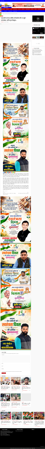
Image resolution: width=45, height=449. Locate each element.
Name (2, 363)
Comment (3, 354)
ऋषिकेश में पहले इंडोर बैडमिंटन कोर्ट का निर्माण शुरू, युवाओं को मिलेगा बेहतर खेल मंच (6, 416)
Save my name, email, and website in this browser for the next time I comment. (12, 371)
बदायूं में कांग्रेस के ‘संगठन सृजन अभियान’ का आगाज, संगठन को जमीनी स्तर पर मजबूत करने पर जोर (16, 381)
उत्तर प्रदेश (26, 386)
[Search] (43, 9)
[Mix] (12, 172)
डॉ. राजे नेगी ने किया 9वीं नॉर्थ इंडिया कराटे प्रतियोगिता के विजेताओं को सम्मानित (17, 416)
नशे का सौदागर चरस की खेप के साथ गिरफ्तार (23, 193)
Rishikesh (2, 420)
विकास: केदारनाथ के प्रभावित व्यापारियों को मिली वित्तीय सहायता (26, 397)
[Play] (33, 21)
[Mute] (41, 21)
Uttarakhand (23, 386)
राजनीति (8, 420)
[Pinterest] (9, 172)
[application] (38, 19)
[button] (38, 18)
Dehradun (25, 420)
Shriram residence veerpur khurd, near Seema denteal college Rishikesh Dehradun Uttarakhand (37, 51)
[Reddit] (6, 172)
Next (38, 43)
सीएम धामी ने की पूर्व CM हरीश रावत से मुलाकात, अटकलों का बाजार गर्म (9, 193)
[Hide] (0, 17)
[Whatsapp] (13, 172)
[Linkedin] (7, 172)
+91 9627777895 (4, 433)
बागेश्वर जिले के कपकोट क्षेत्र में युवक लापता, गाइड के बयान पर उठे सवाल (26, 381)
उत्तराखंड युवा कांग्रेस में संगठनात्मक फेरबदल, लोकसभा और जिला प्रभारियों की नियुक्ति (28, 416)
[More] (14, 172)
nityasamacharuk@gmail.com (24, 390)
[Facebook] (3, 172)
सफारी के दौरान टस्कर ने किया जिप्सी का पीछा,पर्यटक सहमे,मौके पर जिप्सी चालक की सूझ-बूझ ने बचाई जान (16, 397)
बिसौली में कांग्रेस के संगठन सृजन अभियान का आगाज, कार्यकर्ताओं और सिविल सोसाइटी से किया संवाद (5, 381)
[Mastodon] (10, 172)
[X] (5, 172)
